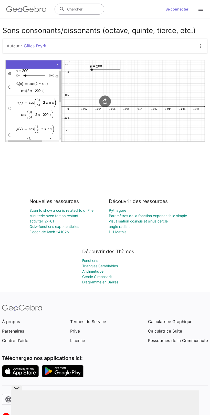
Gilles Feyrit (35, 45)
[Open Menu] (201, 9)
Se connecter (176, 9)
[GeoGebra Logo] (26, 9)
